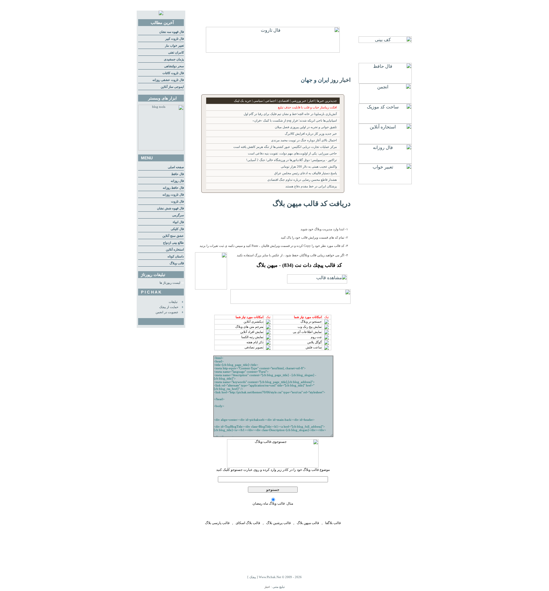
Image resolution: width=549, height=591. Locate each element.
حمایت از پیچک (168, 307)
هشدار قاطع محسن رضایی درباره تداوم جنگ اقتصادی (302, 179)
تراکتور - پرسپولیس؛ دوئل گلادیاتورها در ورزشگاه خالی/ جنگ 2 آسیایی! (291, 160)
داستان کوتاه (176, 256)
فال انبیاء (178, 222)
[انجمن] (385, 102)
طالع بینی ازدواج (173, 242)
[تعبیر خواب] (385, 182)
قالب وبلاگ (177, 263)
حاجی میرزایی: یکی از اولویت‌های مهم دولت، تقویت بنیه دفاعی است (292, 153)
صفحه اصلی (176, 167)
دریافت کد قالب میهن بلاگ (311, 203)
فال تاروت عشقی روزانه (168, 80)
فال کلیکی (177, 229)
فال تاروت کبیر (174, 38)
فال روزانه (177, 181)
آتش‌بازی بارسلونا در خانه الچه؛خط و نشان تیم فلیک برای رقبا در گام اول (290, 114)
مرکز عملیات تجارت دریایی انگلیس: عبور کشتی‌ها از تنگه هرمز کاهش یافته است (285, 146)
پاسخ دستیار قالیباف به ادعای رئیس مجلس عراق (305, 173)
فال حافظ (177, 174)
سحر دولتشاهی (174, 66)
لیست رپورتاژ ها (170, 282)
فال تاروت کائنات (173, 73)
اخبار (267, 587)
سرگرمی (178, 215)
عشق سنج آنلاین (173, 235)
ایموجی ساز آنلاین (172, 86)
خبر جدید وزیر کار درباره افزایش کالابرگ (311, 133)
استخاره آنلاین (175, 249)
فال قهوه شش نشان (170, 208)
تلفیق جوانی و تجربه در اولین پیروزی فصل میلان (306, 127)
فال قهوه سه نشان (171, 31)
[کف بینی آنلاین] (385, 41)
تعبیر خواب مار (174, 45)
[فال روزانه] (385, 162)
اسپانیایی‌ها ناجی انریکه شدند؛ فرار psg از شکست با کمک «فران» (294, 120)
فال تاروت (177, 201)
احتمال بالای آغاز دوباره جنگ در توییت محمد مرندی (304, 140)
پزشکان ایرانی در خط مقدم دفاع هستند (311, 186)
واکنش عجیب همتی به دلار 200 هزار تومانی (309, 166)
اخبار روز (341, 80)
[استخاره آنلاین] (385, 142)
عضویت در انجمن (167, 312)
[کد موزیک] (385, 122)
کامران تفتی (176, 52)
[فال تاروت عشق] (273, 51)
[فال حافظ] (385, 82)
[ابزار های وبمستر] (161, 149)
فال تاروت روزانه (173, 194)
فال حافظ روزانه (173, 187)
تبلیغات (173, 302)
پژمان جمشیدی (174, 59)
